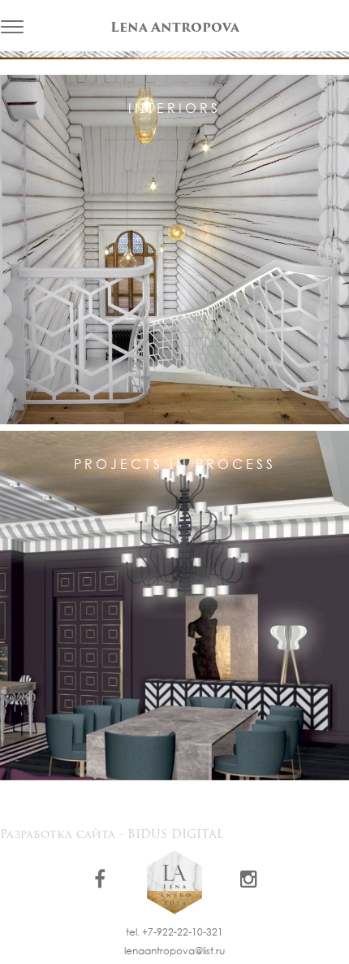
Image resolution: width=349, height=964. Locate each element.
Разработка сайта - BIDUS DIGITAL (111, 835)
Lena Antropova (174, 28)
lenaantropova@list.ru (174, 950)
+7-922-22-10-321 (182, 932)
